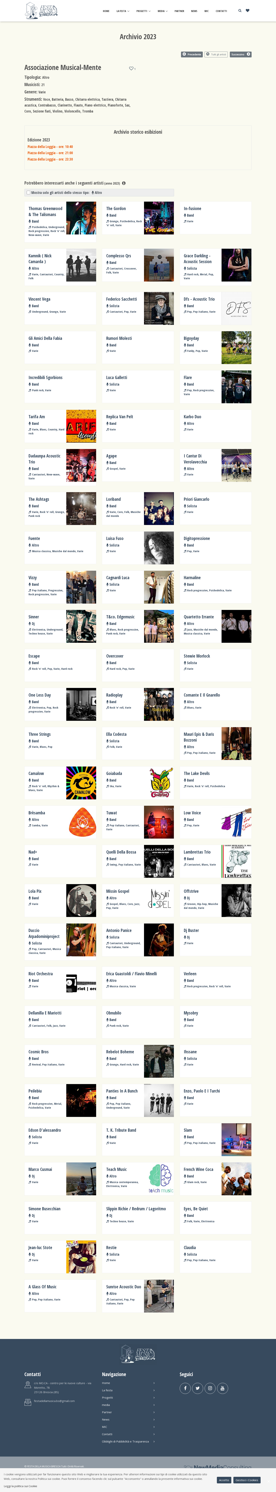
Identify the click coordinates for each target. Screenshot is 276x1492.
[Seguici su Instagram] (210, 1388)
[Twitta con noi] (197, 1388)
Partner (179, 11)
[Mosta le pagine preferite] (248, 11)
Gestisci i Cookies (247, 1480)
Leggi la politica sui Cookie (20, 1486)
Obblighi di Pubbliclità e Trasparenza (125, 1441)
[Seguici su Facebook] (185, 1388)
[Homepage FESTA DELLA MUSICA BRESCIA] (41, 10)
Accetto (224, 1480)
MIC (206, 11)
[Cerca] (239, 10)
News (194, 11)
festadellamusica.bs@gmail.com (54, 1401)
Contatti (221, 11)
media (161, 11)
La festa (121, 11)
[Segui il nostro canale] (222, 1388)
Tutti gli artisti (218, 54)
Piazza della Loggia (50, 146)
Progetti (141, 11)
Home (106, 11)
